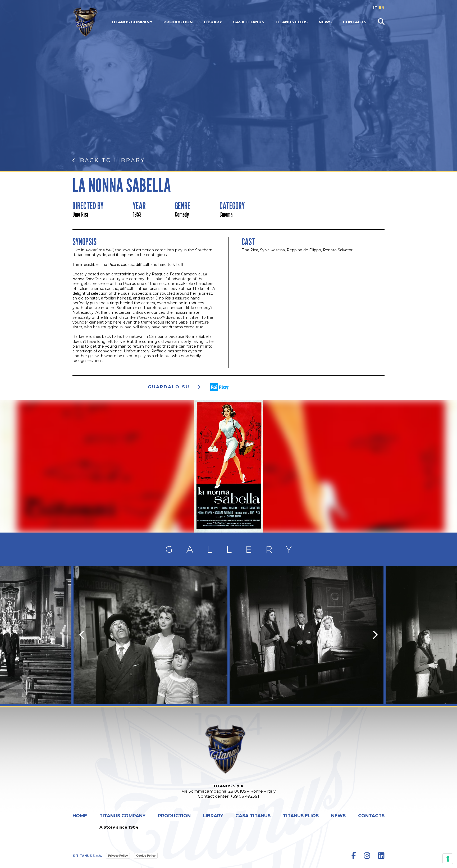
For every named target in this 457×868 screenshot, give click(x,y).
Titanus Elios (291, 21)
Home (79, 816)
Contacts (354, 21)
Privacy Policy (118, 855)
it (375, 7)
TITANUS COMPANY (131, 21)
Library (213, 21)
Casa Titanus (248, 21)
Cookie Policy (146, 855)
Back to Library (112, 160)
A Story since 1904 (119, 827)
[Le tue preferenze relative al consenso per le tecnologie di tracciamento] (448, 859)
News (325, 21)
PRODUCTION (178, 21)
